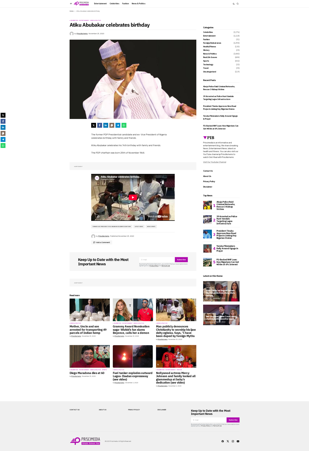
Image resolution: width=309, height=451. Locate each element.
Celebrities (74, 20)
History (206, 50)
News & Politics (95, 20)
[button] (71, 3)
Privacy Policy (153, 266)
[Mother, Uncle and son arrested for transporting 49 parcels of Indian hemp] (90, 310)
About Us (207, 176)
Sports (104, 369)
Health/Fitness (209, 47)
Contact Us (208, 171)
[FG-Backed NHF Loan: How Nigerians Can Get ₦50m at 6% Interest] (207, 262)
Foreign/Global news (212, 43)
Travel (206, 68)
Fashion (179, 369)
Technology (208, 65)
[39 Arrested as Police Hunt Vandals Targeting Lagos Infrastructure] (207, 219)
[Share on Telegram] (117, 125)
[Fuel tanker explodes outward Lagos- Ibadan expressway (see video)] (133, 356)
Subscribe (181, 259)
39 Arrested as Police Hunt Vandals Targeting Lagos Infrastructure (226, 220)
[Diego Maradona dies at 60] (90, 356)
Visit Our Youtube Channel (214, 162)
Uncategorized (209, 72)
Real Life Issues (210, 57)
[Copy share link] (111, 125)
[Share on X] (93, 125)
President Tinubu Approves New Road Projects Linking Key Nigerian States (226, 234)
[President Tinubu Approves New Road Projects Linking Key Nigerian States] (207, 234)
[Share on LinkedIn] (105, 125)
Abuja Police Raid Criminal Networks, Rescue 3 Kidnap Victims (225, 205)
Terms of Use (165, 266)
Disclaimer (207, 187)
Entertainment (84, 20)
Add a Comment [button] (103, 242)
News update (151, 226)
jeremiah (209, 298)
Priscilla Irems (210, 322)
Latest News (139, 226)
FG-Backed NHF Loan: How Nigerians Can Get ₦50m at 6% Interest (227, 262)
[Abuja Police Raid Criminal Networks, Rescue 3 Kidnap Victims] (207, 205)
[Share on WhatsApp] (124, 125)
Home (71, 11)
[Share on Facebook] (99, 125)
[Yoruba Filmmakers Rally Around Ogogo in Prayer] (207, 248)
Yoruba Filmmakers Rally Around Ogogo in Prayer (227, 248)
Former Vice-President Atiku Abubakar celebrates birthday (112, 226)
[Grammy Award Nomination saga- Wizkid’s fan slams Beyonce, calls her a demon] (133, 310)
